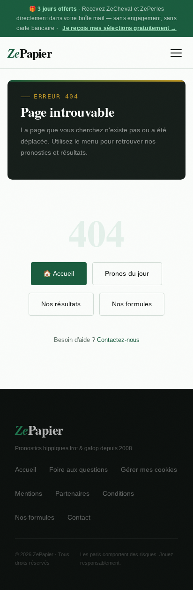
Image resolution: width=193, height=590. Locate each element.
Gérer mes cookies (149, 469)
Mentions (28, 493)
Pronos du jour (127, 273)
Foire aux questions (78, 469)
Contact (78, 517)
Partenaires (72, 493)
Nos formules (132, 304)
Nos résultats (61, 304)
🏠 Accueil (58, 273)
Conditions (118, 493)
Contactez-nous (118, 339)
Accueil (25, 469)
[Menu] (176, 53)
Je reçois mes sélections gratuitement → (119, 28)
